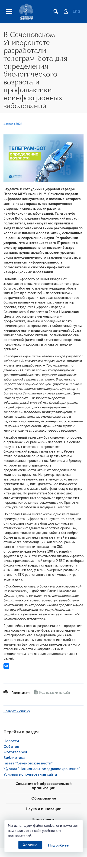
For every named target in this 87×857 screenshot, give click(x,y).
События (11, 746)
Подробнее (58, 845)
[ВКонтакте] (6, 666)
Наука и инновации (43, 809)
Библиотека (14, 758)
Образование (43, 798)
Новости (11, 741)
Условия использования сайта (30, 774)
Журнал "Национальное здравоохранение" (41, 769)
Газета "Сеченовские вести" (28, 763)
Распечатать (21, 693)
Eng (76, 11)
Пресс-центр (43, 819)
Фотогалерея (15, 752)
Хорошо (30, 845)
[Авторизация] (68, 12)
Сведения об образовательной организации (44, 786)
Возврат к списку (16, 711)
